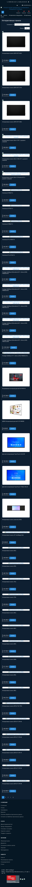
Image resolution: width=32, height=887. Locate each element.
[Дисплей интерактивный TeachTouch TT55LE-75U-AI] (16, 475)
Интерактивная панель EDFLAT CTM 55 (12, 721)
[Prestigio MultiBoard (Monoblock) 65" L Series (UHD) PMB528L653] (16, 285)
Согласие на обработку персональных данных (12, 816)
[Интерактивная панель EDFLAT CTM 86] (16, 765)
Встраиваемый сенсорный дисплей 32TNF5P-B (13, 388)
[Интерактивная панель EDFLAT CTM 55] (16, 718)
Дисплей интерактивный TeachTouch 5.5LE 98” (13, 454)
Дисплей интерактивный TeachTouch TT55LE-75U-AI (15, 486)
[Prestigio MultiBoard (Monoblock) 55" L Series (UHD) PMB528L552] (16, 268)
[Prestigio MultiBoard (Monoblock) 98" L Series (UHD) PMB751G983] (16, 336)
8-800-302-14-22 (12, 1)
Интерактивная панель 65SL (9, 566)
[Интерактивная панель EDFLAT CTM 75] (16, 749)
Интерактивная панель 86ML (9, 659)
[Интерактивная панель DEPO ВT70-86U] (16, 110)
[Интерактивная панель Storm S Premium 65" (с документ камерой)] (16, 173)
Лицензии (3, 847)
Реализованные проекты (7, 859)
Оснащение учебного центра (8, 845)
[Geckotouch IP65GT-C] (16, 190)
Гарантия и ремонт (5, 831)
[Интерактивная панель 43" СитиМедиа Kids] (16, 532)
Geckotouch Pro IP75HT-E (8, 255)
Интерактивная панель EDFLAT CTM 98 (12, 783)
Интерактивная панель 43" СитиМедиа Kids (13, 535)
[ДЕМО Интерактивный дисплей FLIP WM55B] (16, 409)
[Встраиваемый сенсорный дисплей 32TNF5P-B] (16, 376)
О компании (4, 805)
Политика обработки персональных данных (11, 814)
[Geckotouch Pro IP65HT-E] (16, 236)
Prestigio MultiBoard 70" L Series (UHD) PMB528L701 (15, 355)
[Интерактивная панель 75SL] (16, 594)
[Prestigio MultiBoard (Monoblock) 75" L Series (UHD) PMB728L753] (16, 302)
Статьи (2, 864)
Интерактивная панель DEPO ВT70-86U (12, 121)
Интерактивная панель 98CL (9, 690)
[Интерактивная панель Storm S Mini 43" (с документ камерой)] (16, 155)
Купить (12, 60)
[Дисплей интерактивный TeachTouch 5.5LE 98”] (16, 442)
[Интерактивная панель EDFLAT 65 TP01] (16, 703)
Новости (3, 857)
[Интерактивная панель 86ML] (16, 656)
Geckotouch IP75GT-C (7, 208)
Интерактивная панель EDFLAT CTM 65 (12, 737)
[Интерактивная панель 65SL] (16, 563)
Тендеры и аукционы (6, 833)
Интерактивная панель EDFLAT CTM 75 (12, 752)
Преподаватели (4, 849)
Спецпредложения (5, 862)
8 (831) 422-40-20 (22, 1)
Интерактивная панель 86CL (9, 612)
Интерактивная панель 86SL (9, 675)
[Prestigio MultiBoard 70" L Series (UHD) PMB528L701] (16, 352)
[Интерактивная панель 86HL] (16, 641)
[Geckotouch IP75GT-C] (16, 205)
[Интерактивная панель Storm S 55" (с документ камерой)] (16, 136)
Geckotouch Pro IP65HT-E (8, 239)
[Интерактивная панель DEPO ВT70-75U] (16, 76)
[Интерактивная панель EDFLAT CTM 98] (16, 780)
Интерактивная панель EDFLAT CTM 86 (12, 768)
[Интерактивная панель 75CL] (16, 578)
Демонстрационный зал (6, 824)
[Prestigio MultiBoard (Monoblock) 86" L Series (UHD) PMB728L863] (16, 319)
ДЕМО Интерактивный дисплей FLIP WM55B (13, 421)
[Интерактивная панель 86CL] (16, 609)
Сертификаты (4, 810)
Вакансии (3, 812)
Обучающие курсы (5, 840)
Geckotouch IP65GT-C (7, 193)
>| (13, 797)
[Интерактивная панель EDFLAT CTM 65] (16, 734)
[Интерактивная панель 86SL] (16, 672)
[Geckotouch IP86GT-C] (16, 221)
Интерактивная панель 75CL (9, 581)
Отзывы (3, 807)
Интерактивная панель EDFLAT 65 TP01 (12, 706)
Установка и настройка (6, 828)
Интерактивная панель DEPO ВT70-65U (12, 53)
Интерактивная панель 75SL (9, 597)
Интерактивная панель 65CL (9, 550)
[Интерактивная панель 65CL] (16, 547)
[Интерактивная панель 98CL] (16, 687)
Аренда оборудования (6, 826)
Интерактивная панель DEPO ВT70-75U (12, 87)
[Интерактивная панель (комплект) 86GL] (16, 508)
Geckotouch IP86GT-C (7, 224)
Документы (3, 843)
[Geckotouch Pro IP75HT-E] (16, 252)
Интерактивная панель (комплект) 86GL (12, 519)
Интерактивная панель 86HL (9, 643)
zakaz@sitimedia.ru (27, 5)
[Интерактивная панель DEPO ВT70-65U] (16, 41)
